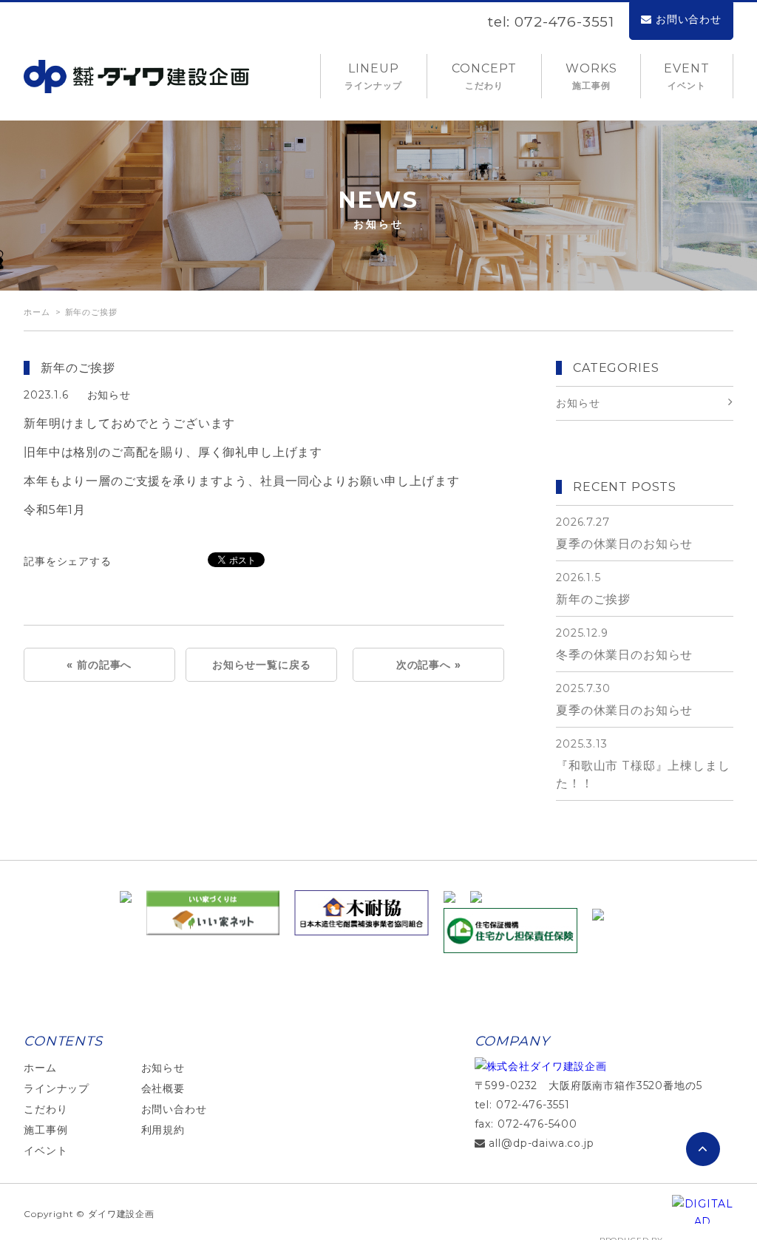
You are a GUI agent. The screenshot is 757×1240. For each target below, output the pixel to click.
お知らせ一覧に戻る (261, 664)
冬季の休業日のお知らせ (624, 644)
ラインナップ (56, 1088)
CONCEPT (484, 76)
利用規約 (163, 1129)
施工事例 (45, 1129)
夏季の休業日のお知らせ (624, 533)
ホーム (37, 312)
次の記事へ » (428, 664)
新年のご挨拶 (593, 588)
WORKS (591, 76)
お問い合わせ (689, 19)
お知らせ (163, 1067)
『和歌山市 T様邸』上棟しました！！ (643, 763)
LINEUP (373, 76)
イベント (45, 1150)
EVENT (687, 76)
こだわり (45, 1109)
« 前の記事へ (99, 664)
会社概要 (163, 1088)
